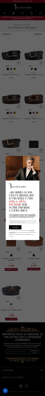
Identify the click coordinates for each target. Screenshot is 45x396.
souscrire (15, 227)
